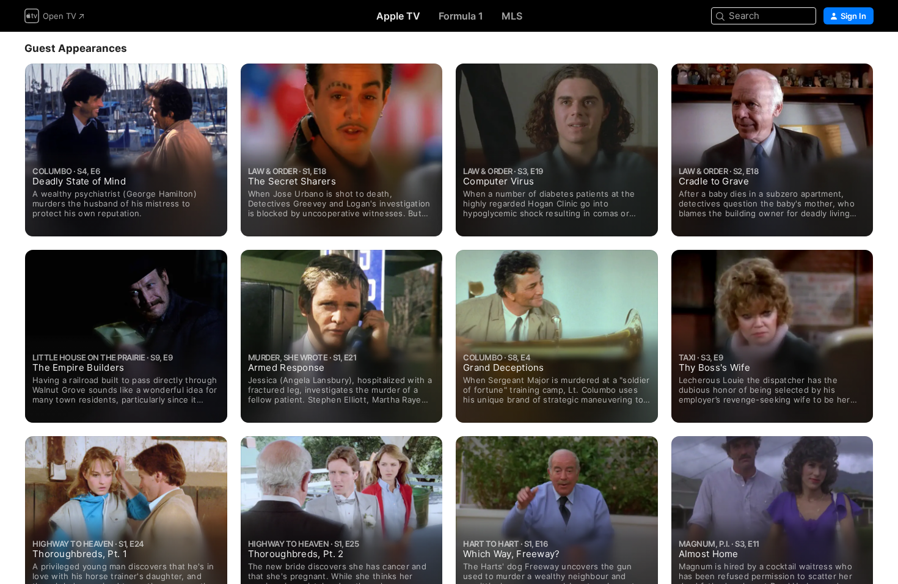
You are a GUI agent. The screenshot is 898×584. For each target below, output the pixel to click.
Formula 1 (461, 16)
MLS (512, 16)
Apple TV (398, 16)
